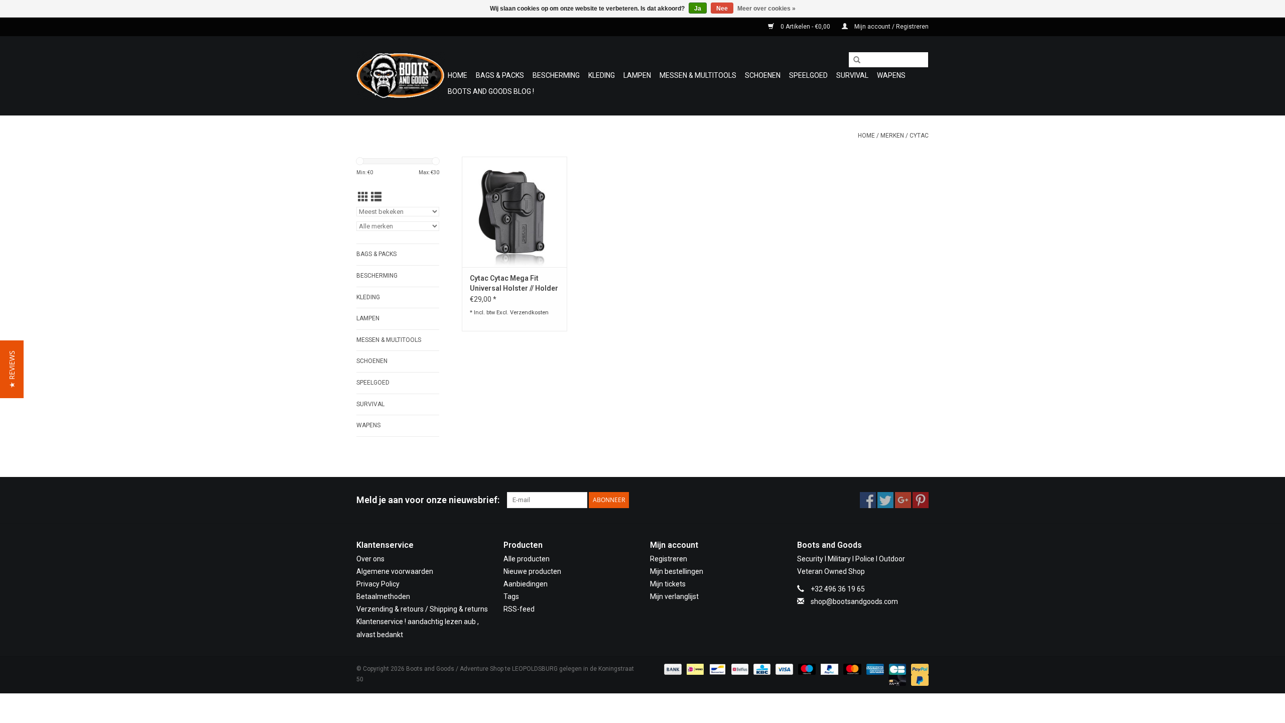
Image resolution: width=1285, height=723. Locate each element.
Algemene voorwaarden (394, 571)
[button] (12, 369)
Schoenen (763, 75)
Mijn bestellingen (676, 571)
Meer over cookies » (766, 8)
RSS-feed (519, 609)
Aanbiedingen (525, 584)
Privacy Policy (378, 584)
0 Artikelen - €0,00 (805, 26)
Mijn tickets (668, 584)
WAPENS (891, 75)
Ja (697, 8)
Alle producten (526, 559)
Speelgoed (808, 75)
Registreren (668, 559)
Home (457, 75)
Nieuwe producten (532, 571)
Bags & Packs (500, 75)
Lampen (637, 75)
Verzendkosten (529, 312)
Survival (852, 75)
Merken (892, 135)
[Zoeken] (853, 60)
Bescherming (556, 75)
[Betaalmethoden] (672, 668)
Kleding (601, 75)
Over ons (370, 559)
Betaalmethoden (383, 596)
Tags (511, 596)
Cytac (919, 135)
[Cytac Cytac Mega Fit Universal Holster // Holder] (514, 212)
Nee (722, 8)
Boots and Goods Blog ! (491, 91)
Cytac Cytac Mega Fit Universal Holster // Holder (514, 283)
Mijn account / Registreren (891, 26)
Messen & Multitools (698, 75)
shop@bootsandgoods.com (854, 601)
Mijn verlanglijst (674, 596)
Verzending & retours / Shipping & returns (422, 609)
